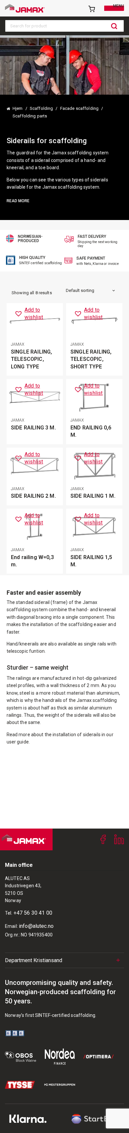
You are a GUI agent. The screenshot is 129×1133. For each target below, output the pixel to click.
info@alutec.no (36, 926)
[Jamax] (25, 8)
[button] (36, 313)
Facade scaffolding (79, 108)
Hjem (18, 108)
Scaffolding (41, 108)
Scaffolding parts (30, 115)
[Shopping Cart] (91, 8)
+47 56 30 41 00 (33, 913)
